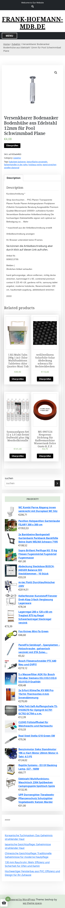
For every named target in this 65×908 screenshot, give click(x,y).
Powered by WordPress (21, 899)
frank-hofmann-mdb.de (32, 22)
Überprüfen (12, 145)
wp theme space (32, 903)
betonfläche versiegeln (37, 161)
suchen (9, 478)
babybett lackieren (17, 161)
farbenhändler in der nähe (16, 164)
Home (6, 44)
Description (14, 178)
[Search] (57, 483)
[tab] (13, 178)
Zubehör (16, 44)
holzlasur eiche (35, 164)
